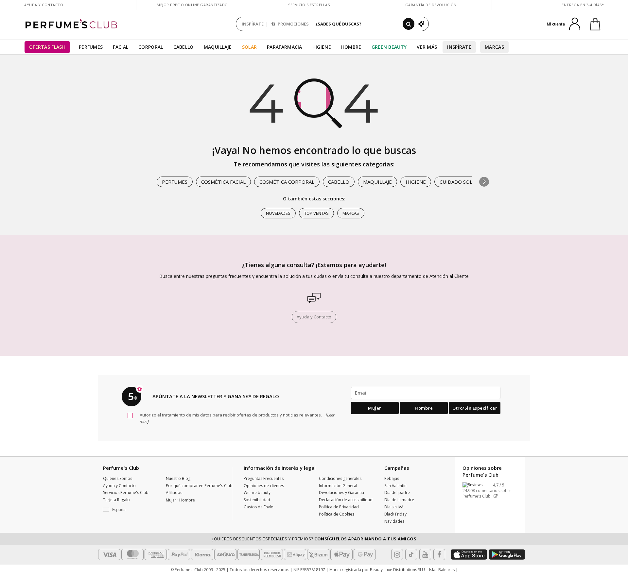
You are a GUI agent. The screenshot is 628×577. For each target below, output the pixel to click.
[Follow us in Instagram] (397, 554)
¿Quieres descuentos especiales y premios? (314, 539)
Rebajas (391, 478)
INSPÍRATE (253, 24)
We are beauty (257, 492)
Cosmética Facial (223, 181)
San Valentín (395, 485)
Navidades (394, 521)
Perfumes (91, 47)
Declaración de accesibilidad (346, 499)
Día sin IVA (394, 507)
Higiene (321, 47)
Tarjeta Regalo (116, 499)
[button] (484, 182)
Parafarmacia (284, 47)
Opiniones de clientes (264, 485)
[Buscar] (408, 24)
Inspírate (459, 47)
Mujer (374, 408)
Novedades (278, 213)
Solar (249, 47)
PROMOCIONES (293, 24)
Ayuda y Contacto (43, 4)
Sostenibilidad (257, 499)
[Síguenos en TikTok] (411, 554)
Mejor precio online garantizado (192, 4)
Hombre (351, 47)
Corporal (150, 47)
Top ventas (316, 213)
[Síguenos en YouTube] (425, 554)
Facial (120, 47)
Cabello (183, 47)
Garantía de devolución (431, 4)
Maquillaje (218, 47)
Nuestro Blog (178, 478)
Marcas (494, 47)
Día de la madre (399, 499)
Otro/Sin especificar (474, 408)
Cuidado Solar (459, 181)
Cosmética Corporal (286, 181)
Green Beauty (389, 47)
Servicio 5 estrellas (309, 4)
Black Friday (395, 514)
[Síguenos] (439, 554)
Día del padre (397, 492)
